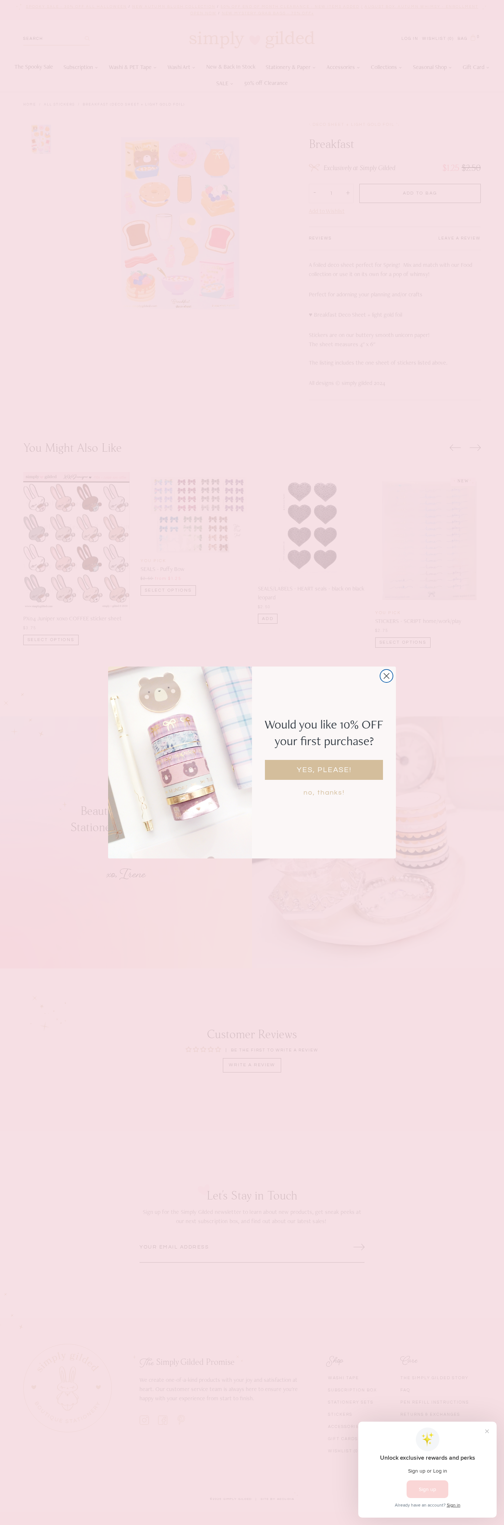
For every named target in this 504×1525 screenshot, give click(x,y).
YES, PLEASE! (324, 770)
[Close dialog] (386, 675)
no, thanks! (324, 792)
